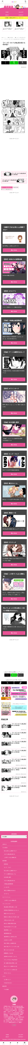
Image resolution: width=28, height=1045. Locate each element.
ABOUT (7, 1036)
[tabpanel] (7, 26)
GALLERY (20, 1034)
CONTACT (20, 1036)
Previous (1, 26)
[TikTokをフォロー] (20, 682)
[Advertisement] (14, 83)
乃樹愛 (14, 1004)
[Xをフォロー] (7, 682)
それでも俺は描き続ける (7, 187)
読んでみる (14, 250)
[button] (22, 62)
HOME (7, 1034)
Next (27, 26)
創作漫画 (16, 187)
